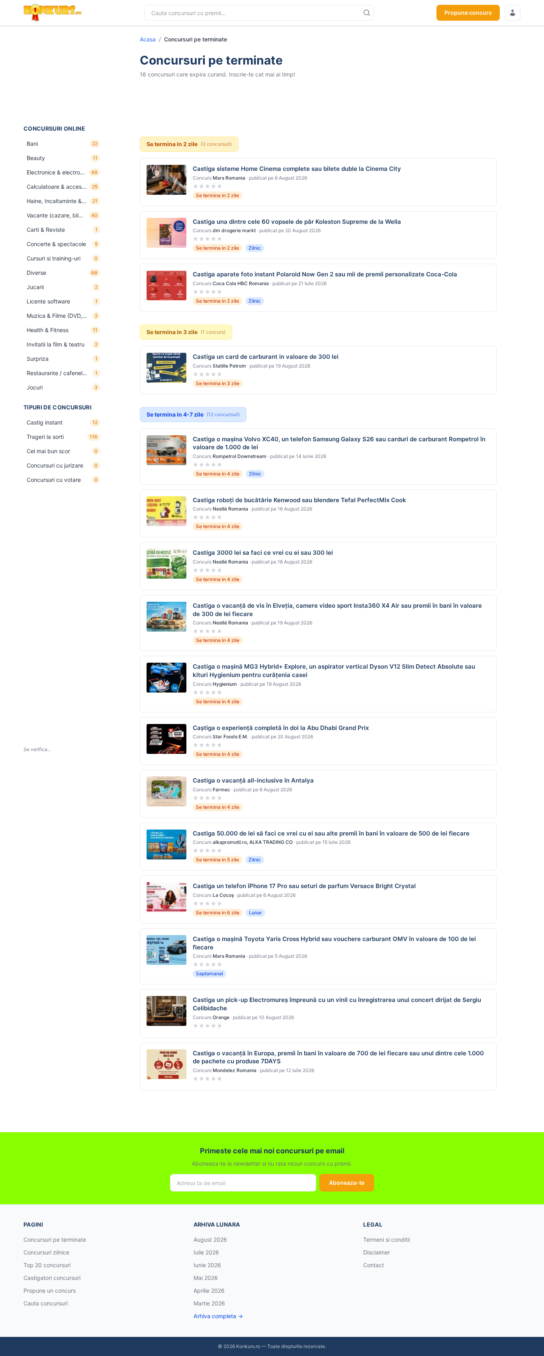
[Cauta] (367, 13)
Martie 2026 (209, 1303)
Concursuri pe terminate (54, 1239)
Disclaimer (376, 1252)
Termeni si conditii (386, 1239)
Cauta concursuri (45, 1303)
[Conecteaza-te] (513, 13)
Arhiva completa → (218, 1316)
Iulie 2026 (206, 1252)
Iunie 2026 (207, 1265)
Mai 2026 (206, 1277)
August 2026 (210, 1239)
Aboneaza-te (346, 1182)
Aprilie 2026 (209, 1290)
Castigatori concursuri (51, 1277)
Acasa (148, 39)
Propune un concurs (49, 1290)
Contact (373, 1265)
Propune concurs (468, 12)
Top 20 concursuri (46, 1265)
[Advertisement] (63, 75)
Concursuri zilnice (46, 1252)
